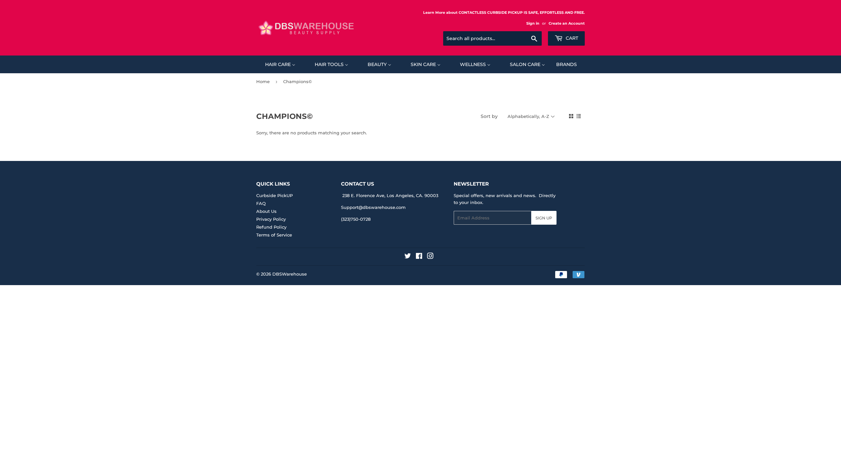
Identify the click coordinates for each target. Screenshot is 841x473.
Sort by (489, 116)
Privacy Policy (271, 219)
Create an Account (567, 23)
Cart (571, 38)
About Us (266, 211)
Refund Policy (271, 227)
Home (263, 81)
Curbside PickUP (274, 195)
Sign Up (543, 217)
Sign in (532, 23)
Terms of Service (274, 234)
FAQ (261, 203)
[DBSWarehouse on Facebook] (419, 256)
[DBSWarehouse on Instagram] (430, 256)
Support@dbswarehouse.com (373, 207)
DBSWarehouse (289, 274)
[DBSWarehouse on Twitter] (407, 256)
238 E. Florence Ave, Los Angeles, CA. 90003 (390, 195)
